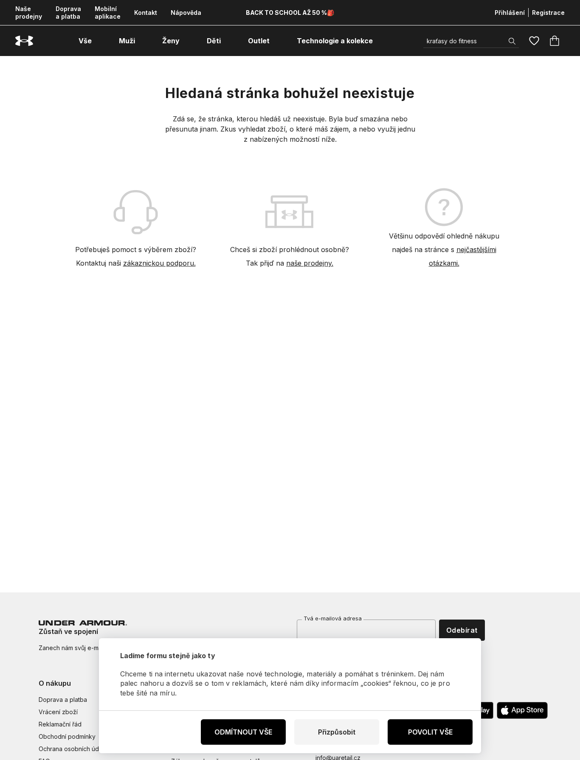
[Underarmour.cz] (24, 41)
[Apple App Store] (522, 710)
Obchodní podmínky (67, 736)
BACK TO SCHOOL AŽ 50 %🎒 (290, 12)
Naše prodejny (28, 12)
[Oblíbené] (534, 41)
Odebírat (462, 630)
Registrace (548, 12)
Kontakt (145, 12)
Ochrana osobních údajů (73, 748)
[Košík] (554, 41)
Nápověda (186, 12)
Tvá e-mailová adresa (333, 618)
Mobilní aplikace (108, 12)
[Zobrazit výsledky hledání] (512, 41)
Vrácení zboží (58, 711)
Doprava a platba (68, 12)
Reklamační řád (60, 724)
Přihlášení (510, 12)
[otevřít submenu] (99, 40)
